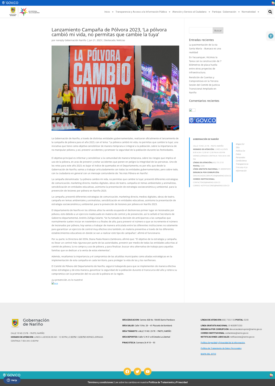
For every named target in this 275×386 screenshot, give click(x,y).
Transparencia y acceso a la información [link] (242, 167)
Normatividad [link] (249, 11)
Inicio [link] (107, 11)
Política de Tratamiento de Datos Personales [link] (221, 348)
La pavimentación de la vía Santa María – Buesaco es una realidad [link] (205, 48)
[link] (271, 36)
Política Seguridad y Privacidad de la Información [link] (223, 343)
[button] (270, 12)
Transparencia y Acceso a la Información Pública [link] (141, 11)
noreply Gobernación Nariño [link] (71, 40)
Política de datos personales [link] (240, 154)
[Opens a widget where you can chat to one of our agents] (12, 380)
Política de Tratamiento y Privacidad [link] (168, 382)
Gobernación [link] (229, 11)
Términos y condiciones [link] (101, 382)
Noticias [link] (120, 40)
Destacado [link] (109, 40)
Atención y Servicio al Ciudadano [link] (189, 11)
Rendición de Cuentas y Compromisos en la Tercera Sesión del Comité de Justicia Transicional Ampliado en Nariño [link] (204, 85)
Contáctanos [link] (241, 160)
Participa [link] (216, 11)
